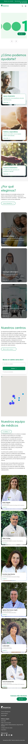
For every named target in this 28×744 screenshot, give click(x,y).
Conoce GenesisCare (7, 203)
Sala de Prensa (4, 713)
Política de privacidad (6, 722)
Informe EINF (4, 715)
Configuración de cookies (6, 727)
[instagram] (9, 735)
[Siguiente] (16, 41)
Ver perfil (4, 507)
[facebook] (6, 735)
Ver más (21, 33)
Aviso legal (3, 720)
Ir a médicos (5, 431)
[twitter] (4, 735)
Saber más (5, 102)
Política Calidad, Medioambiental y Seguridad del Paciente (12, 725)
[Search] (22, 6)
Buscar (13, 368)
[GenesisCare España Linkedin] (1, 735)
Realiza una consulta (8, 1)
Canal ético (3, 729)
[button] (19, 397)
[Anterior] (11, 41)
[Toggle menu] (25, 6)
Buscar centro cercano (8, 349)
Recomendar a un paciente (21, 1)
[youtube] (11, 735)
